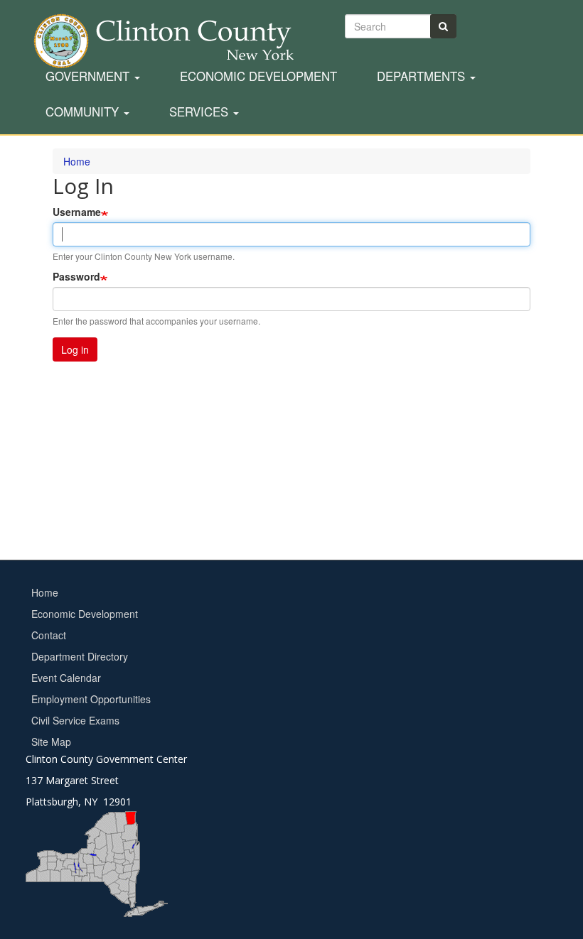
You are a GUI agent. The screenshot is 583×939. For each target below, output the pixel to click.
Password (76, 276)
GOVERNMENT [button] (89, 77)
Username (77, 212)
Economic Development (258, 77)
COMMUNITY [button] (84, 112)
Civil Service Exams (75, 720)
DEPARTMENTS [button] (423, 77)
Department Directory (79, 656)
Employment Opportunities (91, 699)
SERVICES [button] (200, 112)
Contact (48, 635)
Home (44, 592)
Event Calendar (66, 678)
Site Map (51, 741)
